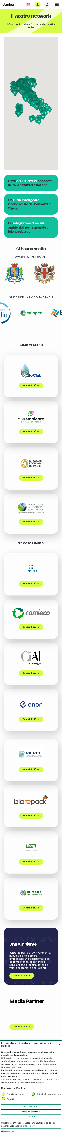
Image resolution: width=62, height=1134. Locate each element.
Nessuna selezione (31, 1111)
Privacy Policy (28, 1126)
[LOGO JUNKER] (9, 4)
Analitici (10, 1099)
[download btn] (38, 4)
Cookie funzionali (15, 1094)
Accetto (31, 1116)
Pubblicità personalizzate (49, 1094)
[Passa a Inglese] (29, 4)
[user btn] (47, 4)
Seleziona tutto (31, 1106)
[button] (57, 4)
